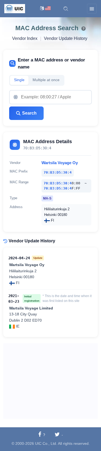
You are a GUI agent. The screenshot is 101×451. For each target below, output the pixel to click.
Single (19, 80)
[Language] (45, 8)
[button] (65, 8)
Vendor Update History (65, 38)
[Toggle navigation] (92, 8)
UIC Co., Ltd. (46, 443)
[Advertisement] (50, 381)
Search (29, 113)
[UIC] (14, 8)
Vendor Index (24, 38)
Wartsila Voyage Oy (59, 163)
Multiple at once (46, 80)
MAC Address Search (46, 28)
